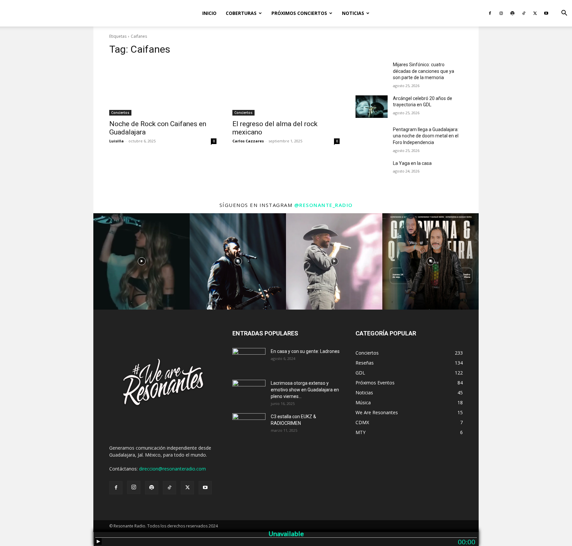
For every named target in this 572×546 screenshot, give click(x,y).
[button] (564, 14)
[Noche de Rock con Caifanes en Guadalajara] (162, 89)
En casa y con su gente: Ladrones (305, 351)
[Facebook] (490, 13)
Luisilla (116, 140)
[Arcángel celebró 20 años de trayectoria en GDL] (372, 106)
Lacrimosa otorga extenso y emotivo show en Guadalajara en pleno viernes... (305, 389)
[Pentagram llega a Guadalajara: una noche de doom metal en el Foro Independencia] (372, 137)
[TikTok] (524, 13)
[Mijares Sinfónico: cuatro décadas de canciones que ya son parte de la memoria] (372, 73)
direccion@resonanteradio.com (172, 469)
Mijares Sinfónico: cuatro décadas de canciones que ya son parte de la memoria (423, 71)
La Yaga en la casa (412, 163)
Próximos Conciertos (299, 13)
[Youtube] (546, 13)
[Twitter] (535, 13)
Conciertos (120, 112)
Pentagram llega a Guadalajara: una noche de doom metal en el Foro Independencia (425, 136)
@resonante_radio (323, 205)
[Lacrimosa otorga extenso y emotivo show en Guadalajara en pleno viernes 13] (248, 391)
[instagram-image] (141, 261)
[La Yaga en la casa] (372, 171)
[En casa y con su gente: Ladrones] (248, 359)
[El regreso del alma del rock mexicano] (286, 89)
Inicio (209, 13)
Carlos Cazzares (248, 140)
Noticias (353, 13)
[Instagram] (501, 13)
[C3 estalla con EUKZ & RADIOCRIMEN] (248, 424)
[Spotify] (512, 13)
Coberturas (241, 13)
